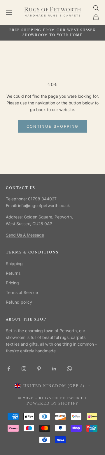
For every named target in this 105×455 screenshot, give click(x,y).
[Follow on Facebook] (9, 369)
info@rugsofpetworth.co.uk (44, 205)
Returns (13, 273)
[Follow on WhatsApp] (69, 369)
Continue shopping (53, 126)
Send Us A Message (25, 234)
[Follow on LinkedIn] (54, 369)
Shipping (14, 263)
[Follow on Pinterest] (39, 369)
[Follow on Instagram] (24, 369)
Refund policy (19, 302)
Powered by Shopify (53, 403)
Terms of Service (22, 292)
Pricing (12, 282)
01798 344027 (42, 198)
